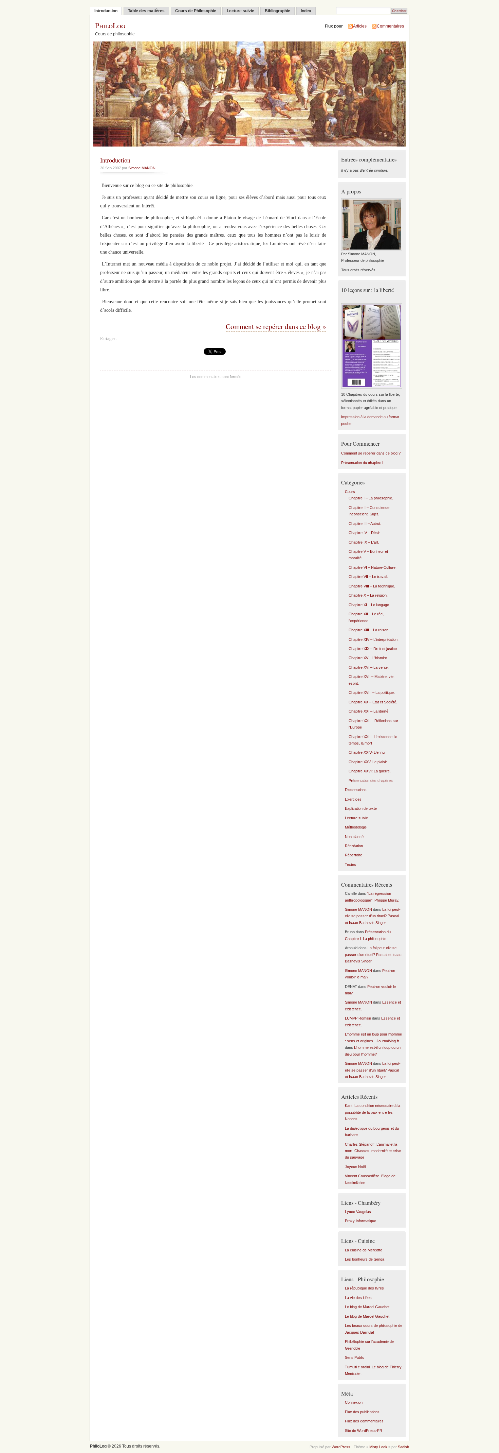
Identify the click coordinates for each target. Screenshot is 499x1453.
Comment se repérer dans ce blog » (276, 326)
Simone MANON (141, 168)
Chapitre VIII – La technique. (372, 586)
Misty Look (378, 1447)
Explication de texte (361, 808)
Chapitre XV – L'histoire (368, 658)
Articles (360, 26)
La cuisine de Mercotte (363, 1250)
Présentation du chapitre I (362, 463)
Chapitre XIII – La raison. (369, 630)
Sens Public (354, 1357)
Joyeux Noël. (356, 1167)
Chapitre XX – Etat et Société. (373, 702)
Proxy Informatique (360, 1221)
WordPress (341, 1447)
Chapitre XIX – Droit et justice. (373, 649)
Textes (350, 864)
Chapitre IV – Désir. (365, 533)
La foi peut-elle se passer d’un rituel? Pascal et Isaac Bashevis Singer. (373, 916)
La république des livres (364, 1288)
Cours (350, 492)
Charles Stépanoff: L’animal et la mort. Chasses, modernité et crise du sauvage (373, 1151)
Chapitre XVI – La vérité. (369, 667)
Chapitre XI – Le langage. (369, 605)
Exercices (353, 799)
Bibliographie (277, 10)
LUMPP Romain (358, 1018)
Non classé (354, 837)
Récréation (354, 846)
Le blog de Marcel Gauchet (367, 1307)
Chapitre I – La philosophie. (371, 498)
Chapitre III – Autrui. (365, 524)
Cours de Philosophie (195, 10)
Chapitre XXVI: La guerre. (370, 771)
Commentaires (390, 26)
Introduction (105, 10)
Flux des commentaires (364, 1421)
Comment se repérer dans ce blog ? (371, 453)
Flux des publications (362, 1412)
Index (306, 10)
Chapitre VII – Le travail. (368, 577)
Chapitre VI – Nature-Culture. (372, 567)
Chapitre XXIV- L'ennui (367, 752)
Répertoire (353, 855)
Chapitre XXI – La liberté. (369, 711)
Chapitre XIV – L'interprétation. (374, 639)
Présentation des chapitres (371, 781)
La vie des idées (358, 1298)
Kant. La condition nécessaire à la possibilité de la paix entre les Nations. (372, 1112)
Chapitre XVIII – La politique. (372, 692)
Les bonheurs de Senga (364, 1259)
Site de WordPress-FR (363, 1431)
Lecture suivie (240, 10)
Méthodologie (356, 827)
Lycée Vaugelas (358, 1212)
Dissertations (356, 790)
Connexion (354, 1402)
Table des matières (146, 10)
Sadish (403, 1447)
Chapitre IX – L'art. (364, 542)
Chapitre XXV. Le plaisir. (368, 762)
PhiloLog (110, 25)
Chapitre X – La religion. (368, 595)
